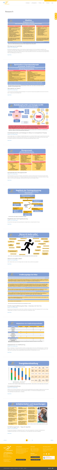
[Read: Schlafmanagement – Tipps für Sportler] (28, 413)
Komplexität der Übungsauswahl (17, 172)
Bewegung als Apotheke (15, 46)
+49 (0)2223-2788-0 (53, 0)
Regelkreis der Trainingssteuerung (18, 218)
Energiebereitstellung (14, 386)
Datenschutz (16, 468)
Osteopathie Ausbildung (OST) (21, 452)
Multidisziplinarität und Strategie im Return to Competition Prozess (27, 133)
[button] (29, 3)
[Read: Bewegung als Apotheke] (28, 31)
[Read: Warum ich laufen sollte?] (28, 244)
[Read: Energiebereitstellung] (28, 372)
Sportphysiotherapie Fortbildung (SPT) (22, 448)
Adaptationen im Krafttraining (16, 344)
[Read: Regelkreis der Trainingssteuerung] (28, 202)
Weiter (52, 440)
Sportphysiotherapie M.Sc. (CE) (21, 449)
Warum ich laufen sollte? (15, 258)
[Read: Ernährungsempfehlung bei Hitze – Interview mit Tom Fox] (28, 288)
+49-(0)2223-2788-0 (35, 448)
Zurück (5, 440)
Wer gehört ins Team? (14, 88)
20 (32, 440)
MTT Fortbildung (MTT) (20, 453)
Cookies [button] (25, 468)
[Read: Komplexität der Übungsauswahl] (27, 159)
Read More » (10, 54)
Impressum (12, 468)
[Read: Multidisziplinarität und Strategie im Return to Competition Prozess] (28, 117)
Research (9, 47)
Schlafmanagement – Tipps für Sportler (19, 427)
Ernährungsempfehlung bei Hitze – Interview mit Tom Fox (25, 306)
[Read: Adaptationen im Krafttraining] (26, 331)
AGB (19, 468)
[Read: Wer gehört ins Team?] (26, 74)
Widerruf (21, 468)
